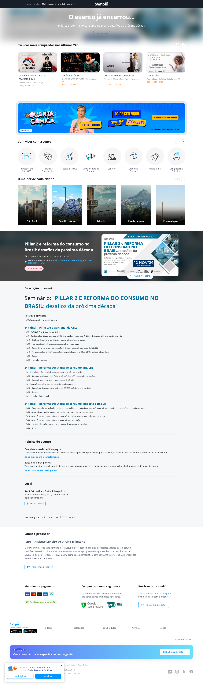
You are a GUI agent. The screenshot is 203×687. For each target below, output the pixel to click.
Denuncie (70, 517)
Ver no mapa (36, 503)
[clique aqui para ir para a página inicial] (101, 4)
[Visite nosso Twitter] (184, 671)
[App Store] (16, 631)
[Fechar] (61, 665)
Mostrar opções (184, 639)
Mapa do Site (82, 665)
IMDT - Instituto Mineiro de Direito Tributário (59, 4)
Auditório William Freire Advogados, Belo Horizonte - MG (60, 261)
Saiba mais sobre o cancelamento (42, 456)
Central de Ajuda (162, 593)
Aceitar (48, 676)
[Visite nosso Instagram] (177, 671)
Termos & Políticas (43, 670)
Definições (20, 676)
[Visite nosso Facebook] (191, 671)
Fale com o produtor (42, 566)
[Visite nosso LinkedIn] (170, 671)
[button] (12, 668)
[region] (34, 672)
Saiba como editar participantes (41, 470)
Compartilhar (142, 275)
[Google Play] (30, 631)
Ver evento (101, 33)
